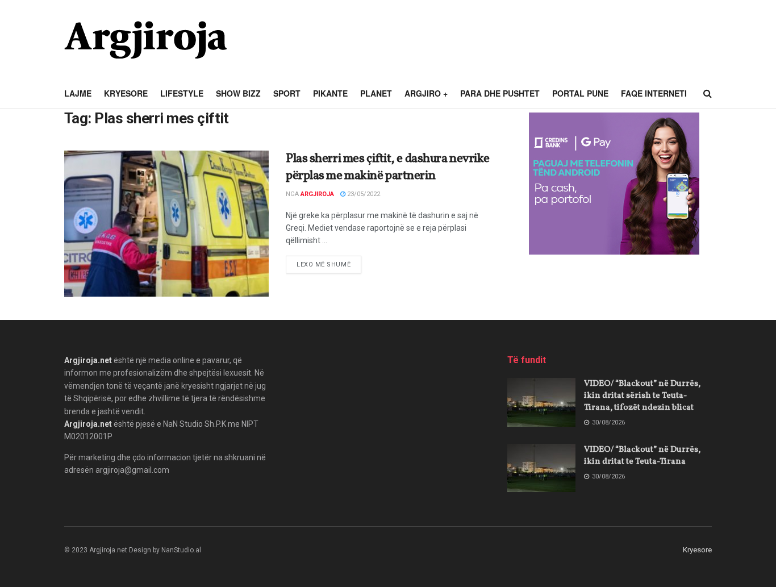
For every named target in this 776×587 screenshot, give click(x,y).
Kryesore (126, 93)
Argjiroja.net (88, 360)
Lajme (77, 93)
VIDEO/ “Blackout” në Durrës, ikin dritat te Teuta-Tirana (642, 456)
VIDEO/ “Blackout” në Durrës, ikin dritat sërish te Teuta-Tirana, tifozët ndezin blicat (642, 396)
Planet (376, 93)
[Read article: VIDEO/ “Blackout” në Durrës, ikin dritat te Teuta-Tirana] (541, 468)
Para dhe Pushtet (500, 93)
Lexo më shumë (329, 264)
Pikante (330, 93)
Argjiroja (317, 194)
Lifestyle (181, 93)
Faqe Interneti (654, 93)
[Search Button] (707, 94)
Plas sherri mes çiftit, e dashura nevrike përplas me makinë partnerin (388, 167)
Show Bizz (238, 93)
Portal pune (580, 93)
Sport (287, 93)
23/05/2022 (362, 194)
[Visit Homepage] (145, 40)
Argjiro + (426, 93)
